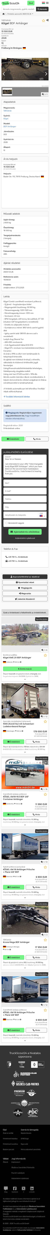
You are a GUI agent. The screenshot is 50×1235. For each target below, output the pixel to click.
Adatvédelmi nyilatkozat (25, 538)
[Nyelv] (43, 3)
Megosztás (26, 593)
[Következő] (46, 74)
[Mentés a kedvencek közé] (43, 20)
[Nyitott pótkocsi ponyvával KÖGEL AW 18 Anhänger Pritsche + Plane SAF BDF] (25, 846)
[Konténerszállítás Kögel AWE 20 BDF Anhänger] (25, 634)
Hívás (38, 439)
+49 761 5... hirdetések (18, 557)
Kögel (6, 118)
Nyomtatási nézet (26, 582)
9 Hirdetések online (12, 428)
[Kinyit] (25, 679)
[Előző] (4, 74)
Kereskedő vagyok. (16, 523)
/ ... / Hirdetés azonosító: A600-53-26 (18, 14)
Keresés (43, 9)
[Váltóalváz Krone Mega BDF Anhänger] (25, 919)
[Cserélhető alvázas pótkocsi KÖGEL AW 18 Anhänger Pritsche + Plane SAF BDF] (25, 989)
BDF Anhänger (10, 126)
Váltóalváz (8, 110)
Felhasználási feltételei (25, 1230)
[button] (47, 3)
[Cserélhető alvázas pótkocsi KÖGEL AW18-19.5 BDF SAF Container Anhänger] (25, 773)
